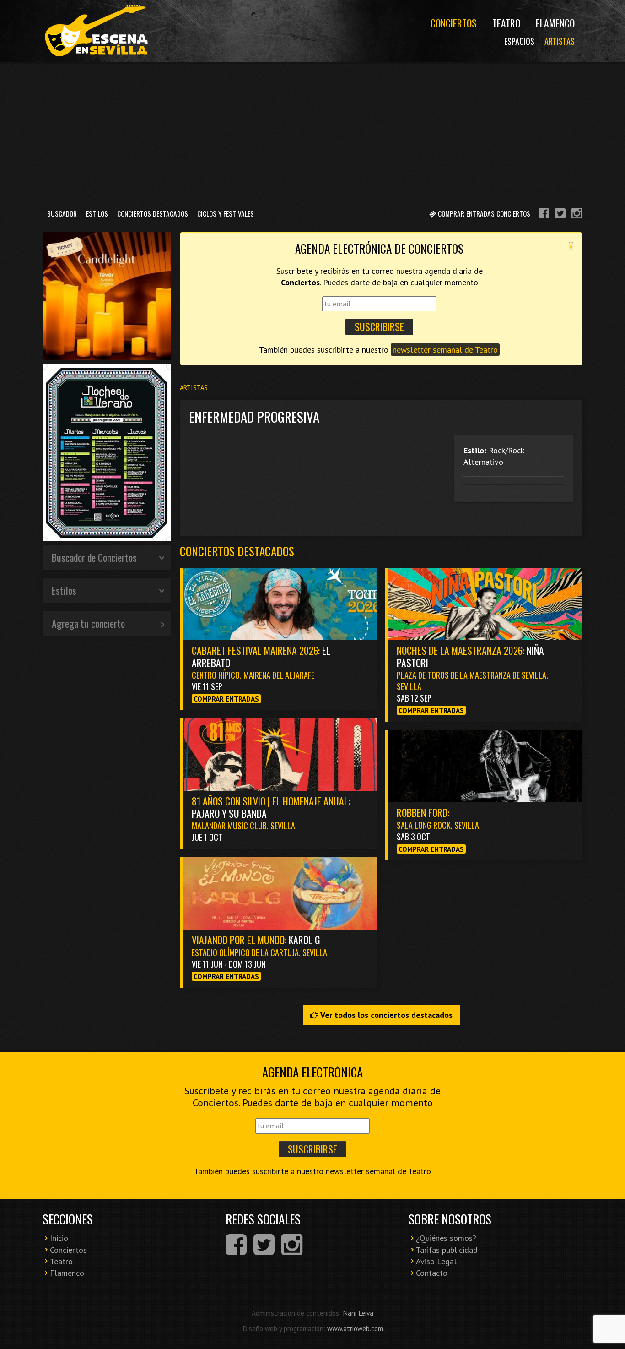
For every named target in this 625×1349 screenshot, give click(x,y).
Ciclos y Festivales (225, 213)
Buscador (62, 213)
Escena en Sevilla (95, 31)
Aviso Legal (436, 1261)
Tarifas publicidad (447, 1250)
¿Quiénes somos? (446, 1238)
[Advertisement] (312, 132)
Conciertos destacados (237, 551)
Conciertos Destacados (152, 213)
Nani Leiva (358, 1312)
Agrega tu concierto (88, 623)
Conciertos (454, 23)
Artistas (559, 41)
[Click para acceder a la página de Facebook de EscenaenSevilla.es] (544, 214)
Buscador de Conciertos (94, 557)
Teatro (506, 23)
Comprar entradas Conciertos (483, 213)
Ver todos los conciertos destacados (385, 1015)
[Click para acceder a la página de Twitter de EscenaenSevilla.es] (560, 214)
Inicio (59, 1238)
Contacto (431, 1272)
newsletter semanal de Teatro (445, 349)
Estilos (97, 213)
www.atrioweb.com (355, 1328)
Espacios (519, 41)
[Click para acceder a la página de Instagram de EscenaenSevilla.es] (576, 214)
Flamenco (555, 23)
